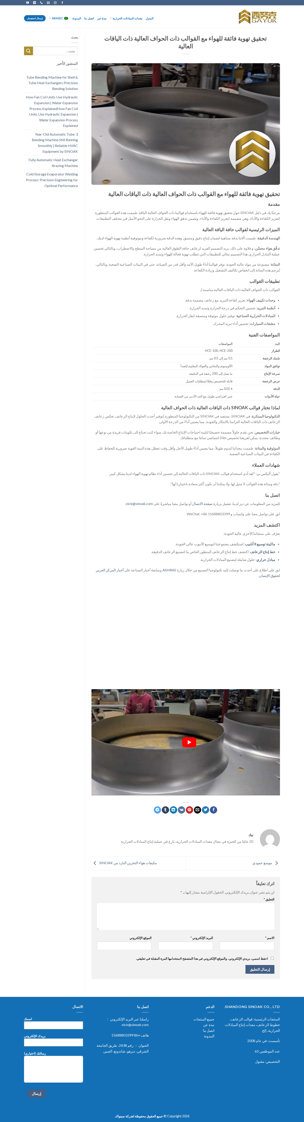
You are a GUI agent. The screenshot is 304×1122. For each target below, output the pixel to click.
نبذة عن (102, 18)
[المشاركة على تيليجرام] (157, 810)
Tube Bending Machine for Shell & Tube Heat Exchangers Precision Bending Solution (52, 83)
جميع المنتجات (203, 1019)
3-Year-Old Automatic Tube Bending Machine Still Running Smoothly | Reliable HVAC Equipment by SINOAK (55, 142)
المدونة (76, 18)
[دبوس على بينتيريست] (189, 810)
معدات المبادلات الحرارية (127, 18)
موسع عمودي (262, 863)
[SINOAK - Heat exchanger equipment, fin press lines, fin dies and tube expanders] (256, 16)
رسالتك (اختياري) (35, 1053)
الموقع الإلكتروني (141, 938)
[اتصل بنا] (41, 2)
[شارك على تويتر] (205, 810)
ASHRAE (169, 570)
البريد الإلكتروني (202, 938)
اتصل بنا (89, 18)
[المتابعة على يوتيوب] (27, 2)
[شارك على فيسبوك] (213, 810)
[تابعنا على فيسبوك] (62, 2)
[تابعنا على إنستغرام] (55, 2)
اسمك (28, 1019)
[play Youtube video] (189, 742)
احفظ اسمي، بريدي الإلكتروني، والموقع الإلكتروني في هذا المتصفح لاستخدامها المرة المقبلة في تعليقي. (202, 958)
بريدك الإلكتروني (35, 1036)
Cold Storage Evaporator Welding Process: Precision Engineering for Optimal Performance (52, 179)
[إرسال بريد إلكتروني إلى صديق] (197, 810)
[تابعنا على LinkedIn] (34, 2)
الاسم (269, 938)
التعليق (269, 899)
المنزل (150, 18)
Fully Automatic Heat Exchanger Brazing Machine (53, 163)
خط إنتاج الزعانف (262, 552)
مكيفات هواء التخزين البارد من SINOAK (128, 863)
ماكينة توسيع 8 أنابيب (260, 544)
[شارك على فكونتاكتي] (181, 810)
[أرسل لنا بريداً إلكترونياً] (48, 2)
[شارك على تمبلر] (165, 810)
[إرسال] (28, 51)
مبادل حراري (265, 559)
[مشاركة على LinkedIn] (173, 810)
